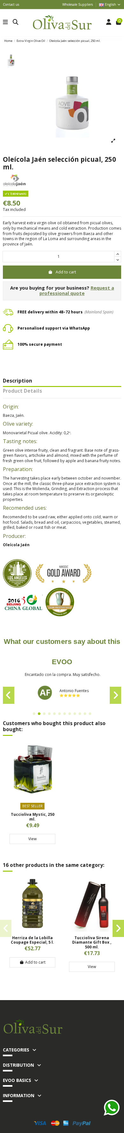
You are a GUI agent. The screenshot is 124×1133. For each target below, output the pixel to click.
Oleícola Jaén (16, 544)
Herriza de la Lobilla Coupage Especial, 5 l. (32, 940)
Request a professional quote (76, 290)
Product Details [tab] (22, 391)
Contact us (11, 4)
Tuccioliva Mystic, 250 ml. (32, 817)
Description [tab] (17, 381)
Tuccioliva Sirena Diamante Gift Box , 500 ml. (91, 942)
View (32, 839)
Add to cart (66, 272)
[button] (34, 713)
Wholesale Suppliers (77, 4)
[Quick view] (32, 794)
